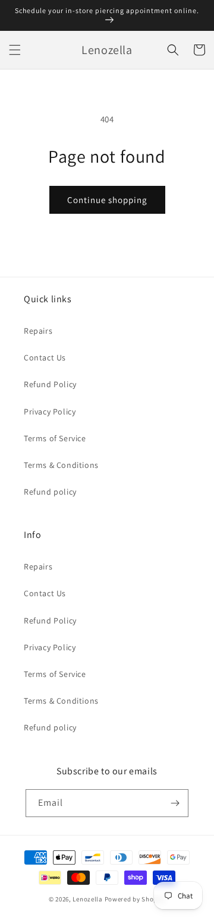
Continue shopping (107, 199)
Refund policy (50, 491)
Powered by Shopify (135, 899)
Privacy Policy (49, 411)
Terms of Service (55, 438)
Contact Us (45, 357)
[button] (15, 50)
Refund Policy (50, 384)
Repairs (38, 330)
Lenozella (87, 899)
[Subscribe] (175, 803)
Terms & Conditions (61, 465)
